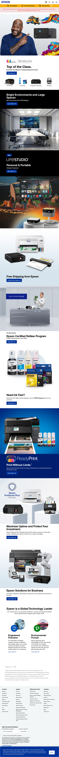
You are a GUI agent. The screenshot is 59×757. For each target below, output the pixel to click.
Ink (3, 707)
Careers (45, 697)
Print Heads (4, 705)
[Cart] (53, 2)
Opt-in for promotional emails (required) (13, 735)
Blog (45, 709)
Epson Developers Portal (21, 715)
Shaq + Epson (47, 701)
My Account (32, 704)
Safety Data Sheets (20, 713)
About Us (46, 691)
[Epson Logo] (5, 2)
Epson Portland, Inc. (48, 705)
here (23, 754)
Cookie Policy (33, 751)
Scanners (4, 695)
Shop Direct (32, 691)
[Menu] (56, 2)
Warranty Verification (20, 707)
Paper (3, 709)
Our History (46, 693)
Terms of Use (5, 743)
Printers (4, 691)
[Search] (49, 2)
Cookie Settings (17, 751)
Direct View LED (5, 701)
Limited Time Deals (34, 693)
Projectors (4, 693)
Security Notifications (21, 717)
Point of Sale (5, 697)
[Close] (52, 752)
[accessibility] (46, 2)
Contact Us (46, 711)
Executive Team (47, 695)
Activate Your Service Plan (36, 702)
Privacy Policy (18, 738)
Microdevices (5, 703)
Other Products (19, 705)
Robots (3, 699)
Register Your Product (35, 700)
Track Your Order (33, 698)
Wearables (18, 701)
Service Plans (5, 711)
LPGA (45, 703)
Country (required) (23, 729)
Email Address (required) (8, 729)
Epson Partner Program (49, 699)
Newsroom (46, 707)
